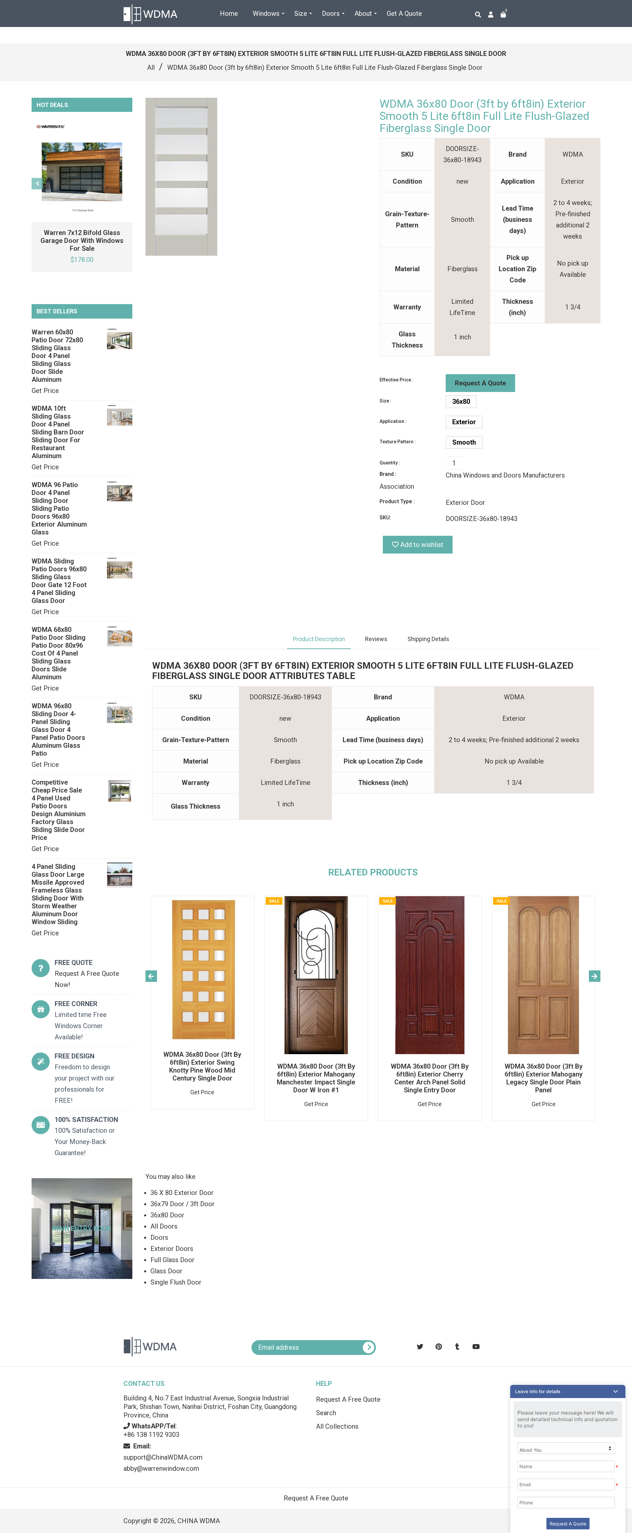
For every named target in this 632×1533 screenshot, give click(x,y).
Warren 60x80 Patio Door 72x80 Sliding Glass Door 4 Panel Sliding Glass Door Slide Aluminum (57, 355)
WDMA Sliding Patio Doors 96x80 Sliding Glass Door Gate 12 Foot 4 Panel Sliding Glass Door (59, 581)
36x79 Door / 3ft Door (182, 1204)
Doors (159, 1237)
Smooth (464, 442)
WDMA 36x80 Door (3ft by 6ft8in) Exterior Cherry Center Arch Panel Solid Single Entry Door (430, 1078)
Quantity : (390, 462)
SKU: (385, 517)
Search (326, 1413)
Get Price (45, 391)
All (151, 67)
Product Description (319, 639)
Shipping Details (428, 639)
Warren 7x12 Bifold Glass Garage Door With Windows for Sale (81, 240)
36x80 (461, 401)
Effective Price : (396, 379)
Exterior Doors (171, 1249)
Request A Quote (480, 383)
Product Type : (397, 501)
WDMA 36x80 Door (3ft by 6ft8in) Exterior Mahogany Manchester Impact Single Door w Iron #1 (316, 1078)
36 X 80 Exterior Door (182, 1193)
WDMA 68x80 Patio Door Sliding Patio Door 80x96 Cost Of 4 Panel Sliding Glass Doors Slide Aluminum (59, 653)
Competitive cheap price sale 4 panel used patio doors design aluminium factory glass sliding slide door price (59, 810)
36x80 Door (167, 1215)
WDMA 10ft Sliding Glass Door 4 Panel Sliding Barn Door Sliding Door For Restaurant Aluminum (58, 432)
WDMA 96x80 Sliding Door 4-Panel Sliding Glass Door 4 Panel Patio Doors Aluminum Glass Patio (58, 729)
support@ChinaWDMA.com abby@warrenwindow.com (162, 1457)
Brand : (388, 474)
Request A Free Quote (348, 1399)
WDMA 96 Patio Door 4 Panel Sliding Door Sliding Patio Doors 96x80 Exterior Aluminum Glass (59, 508)
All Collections (337, 1426)
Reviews (376, 639)
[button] (567, 1391)
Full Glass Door (172, 1260)
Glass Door (166, 1271)
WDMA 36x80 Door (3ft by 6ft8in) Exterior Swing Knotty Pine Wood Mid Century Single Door (202, 1066)
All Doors (163, 1226)
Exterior (464, 422)
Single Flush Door (175, 1282)
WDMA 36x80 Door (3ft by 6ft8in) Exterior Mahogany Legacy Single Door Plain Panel (544, 1078)
